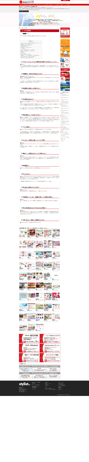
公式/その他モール (38, 4)
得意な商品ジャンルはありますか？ (26, 47)
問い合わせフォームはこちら (24, 11)
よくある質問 (57, 4)
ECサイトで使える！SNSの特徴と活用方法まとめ (65, 135)
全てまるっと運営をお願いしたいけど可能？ (28, 49)
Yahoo (33, 4)
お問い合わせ (33, 383)
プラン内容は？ (23, 48)
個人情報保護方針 (34, 387)
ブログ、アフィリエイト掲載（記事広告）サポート (65, 138)
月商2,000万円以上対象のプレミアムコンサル (65, 111)
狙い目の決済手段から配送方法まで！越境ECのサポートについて (65, 121)
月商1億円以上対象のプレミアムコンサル (65, 100)
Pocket (28, 33)
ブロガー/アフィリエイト (61, 383)
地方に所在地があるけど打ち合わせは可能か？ (28, 56)
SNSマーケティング (60, 382)
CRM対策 (62, 140)
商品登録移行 (60, 387)
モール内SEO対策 (60, 384)
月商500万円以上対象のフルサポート (65, 98)
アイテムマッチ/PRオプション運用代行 (65, 114)
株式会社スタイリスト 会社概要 (64, 4)
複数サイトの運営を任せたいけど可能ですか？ (28, 50)
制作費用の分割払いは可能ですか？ (26, 45)
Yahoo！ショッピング (48, 383)
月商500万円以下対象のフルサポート (65, 96)
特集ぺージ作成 (63, 139)
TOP (20, 4)
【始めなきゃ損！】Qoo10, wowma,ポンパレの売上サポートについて (65, 119)
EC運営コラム (51, 4)
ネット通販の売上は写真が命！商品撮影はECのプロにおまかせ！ (65, 129)
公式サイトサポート (63, 126)
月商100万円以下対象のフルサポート (65, 107)
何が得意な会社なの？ (24, 46)
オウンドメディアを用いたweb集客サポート (65, 125)
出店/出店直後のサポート (64, 94)
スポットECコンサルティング (65, 136)
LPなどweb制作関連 (63, 127)
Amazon (46, 384)
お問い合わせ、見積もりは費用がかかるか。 (28, 57)
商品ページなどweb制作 (48, 388)
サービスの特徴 (24, 4)
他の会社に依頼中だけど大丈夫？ (26, 54)
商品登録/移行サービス (64, 123)
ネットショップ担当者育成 (64, 133)
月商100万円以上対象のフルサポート (65, 109)
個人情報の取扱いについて (35, 386)
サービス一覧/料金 (45, 4)
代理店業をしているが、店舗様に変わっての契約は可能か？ (30, 55)
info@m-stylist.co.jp (23, 391)
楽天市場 (29, 4)
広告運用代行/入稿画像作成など (65, 101)
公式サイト (46, 386)
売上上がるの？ (23, 53)
